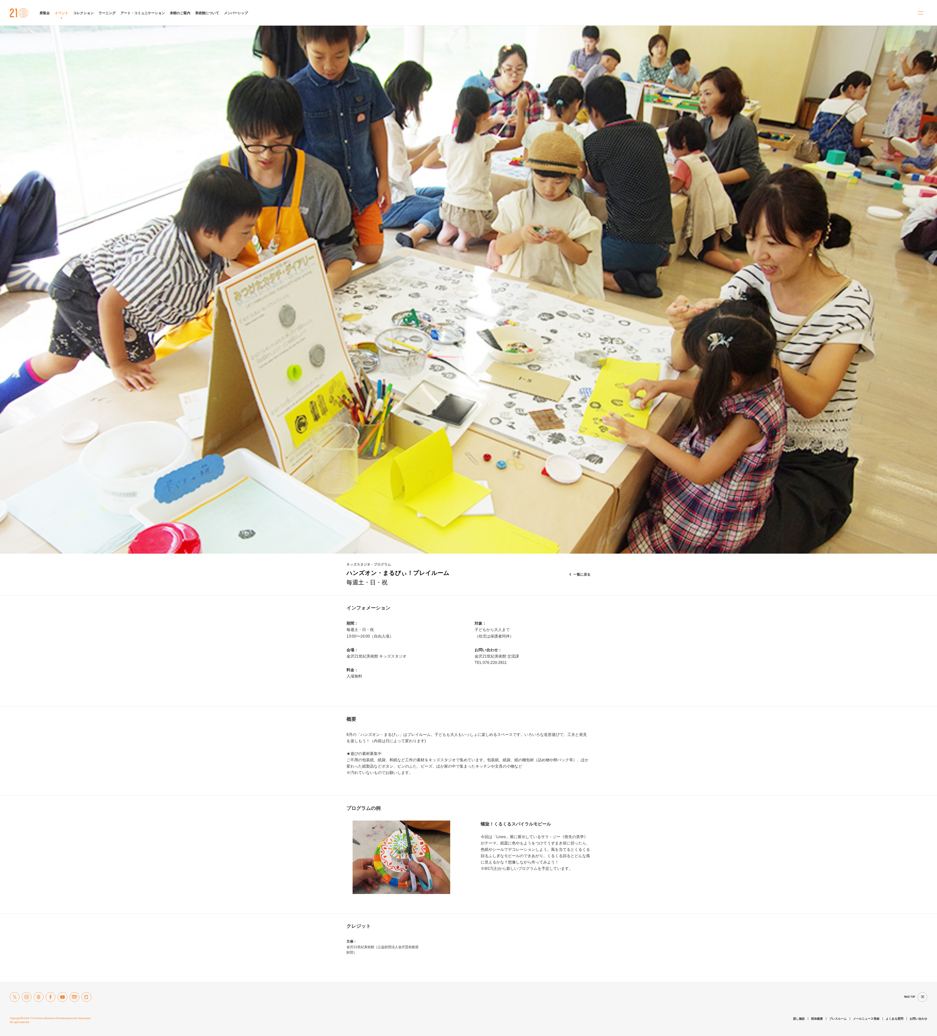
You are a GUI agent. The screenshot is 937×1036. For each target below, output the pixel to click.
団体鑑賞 (817, 1018)
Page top (909, 996)
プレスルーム (838, 1018)
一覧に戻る (582, 574)
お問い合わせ (918, 1018)
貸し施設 (799, 1018)
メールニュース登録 (866, 1018)
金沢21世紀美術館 (19, 13)
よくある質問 (894, 1018)
